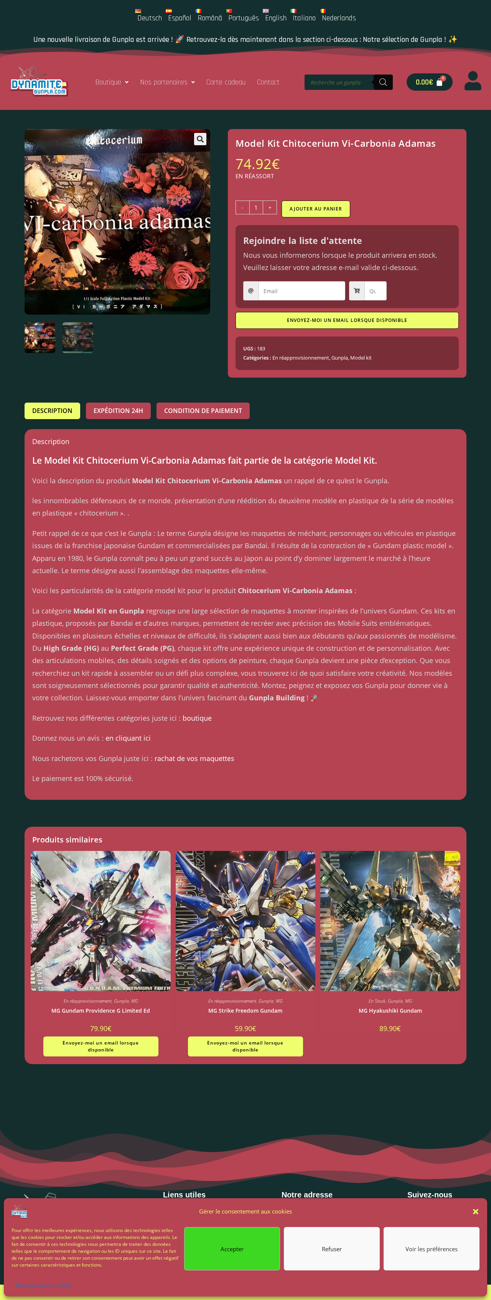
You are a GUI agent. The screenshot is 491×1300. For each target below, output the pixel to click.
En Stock (377, 1001)
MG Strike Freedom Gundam (245, 1010)
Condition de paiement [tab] (203, 410)
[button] (475, 1211)
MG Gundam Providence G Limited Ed (100, 1010)
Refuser (332, 1248)
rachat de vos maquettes (194, 758)
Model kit (361, 357)
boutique (197, 718)
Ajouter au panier (316, 209)
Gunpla (339, 357)
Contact (268, 82)
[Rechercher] (383, 82)
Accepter (232, 1248)
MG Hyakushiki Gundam (390, 1010)
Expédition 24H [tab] (118, 410)
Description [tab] (52, 410)
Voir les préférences (431, 1248)
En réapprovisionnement (300, 357)
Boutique (108, 82)
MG (134, 1001)
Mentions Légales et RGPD (43, 1285)
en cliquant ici (128, 738)
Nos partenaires (164, 82)
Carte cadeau (226, 82)
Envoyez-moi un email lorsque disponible (347, 320)
